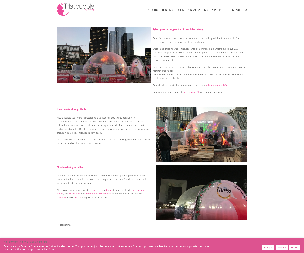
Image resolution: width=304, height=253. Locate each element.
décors (77, 197)
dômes (109, 189)
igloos (94, 189)
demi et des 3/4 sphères (98, 193)
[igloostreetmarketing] (201, 166)
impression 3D (192, 91)
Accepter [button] (282, 247)
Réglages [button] (268, 247)
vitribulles (74, 193)
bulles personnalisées (217, 85)
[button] (246, 10)
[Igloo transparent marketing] (104, 27)
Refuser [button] (294, 247)
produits (61, 197)
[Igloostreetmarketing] (201, 108)
